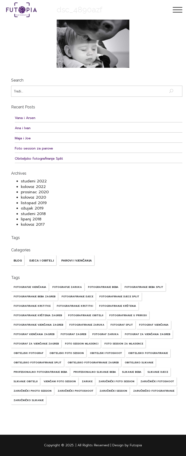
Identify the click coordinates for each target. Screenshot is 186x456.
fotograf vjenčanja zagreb (34, 334)
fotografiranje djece (77, 296)
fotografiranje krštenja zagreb (38, 315)
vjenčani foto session (60, 381)
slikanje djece (157, 372)
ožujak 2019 (32, 208)
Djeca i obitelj (41, 260)
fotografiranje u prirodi (128, 315)
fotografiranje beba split (143, 287)
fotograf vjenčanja (154, 325)
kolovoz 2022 (33, 187)
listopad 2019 (34, 203)
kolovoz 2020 (33, 197)
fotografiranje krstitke (32, 306)
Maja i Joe (23, 138)
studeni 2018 (33, 214)
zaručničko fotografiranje (153, 391)
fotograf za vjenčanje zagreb (36, 343)
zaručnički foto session (116, 381)
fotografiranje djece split (119, 296)
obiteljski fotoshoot (106, 353)
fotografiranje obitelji (85, 315)
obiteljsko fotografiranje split (38, 362)
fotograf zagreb (73, 334)
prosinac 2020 (35, 192)
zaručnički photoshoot (75, 391)
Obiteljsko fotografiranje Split (39, 158)
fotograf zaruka (105, 334)
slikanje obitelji (26, 381)
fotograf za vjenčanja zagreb (147, 334)
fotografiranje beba (103, 287)
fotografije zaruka (67, 287)
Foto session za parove (34, 148)
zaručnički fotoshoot (157, 381)
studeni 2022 (34, 181)
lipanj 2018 (31, 219)
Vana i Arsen (25, 117)
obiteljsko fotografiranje (148, 353)
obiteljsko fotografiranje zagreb (93, 362)
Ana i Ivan (23, 128)
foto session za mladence (123, 343)
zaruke (87, 381)
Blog (18, 260)
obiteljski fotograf (28, 353)
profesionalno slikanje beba (94, 372)
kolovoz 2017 (33, 224)
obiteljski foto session (66, 353)
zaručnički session (113, 391)
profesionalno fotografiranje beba (40, 372)
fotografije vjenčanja (30, 287)
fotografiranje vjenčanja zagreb (38, 325)
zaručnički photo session (33, 391)
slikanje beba (131, 372)
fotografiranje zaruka (86, 325)
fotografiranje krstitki (75, 306)
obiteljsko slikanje (139, 362)
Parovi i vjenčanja (76, 260)
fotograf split (121, 325)
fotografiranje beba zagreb (34, 296)
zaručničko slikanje (29, 400)
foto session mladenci (81, 343)
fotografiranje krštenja (117, 306)
